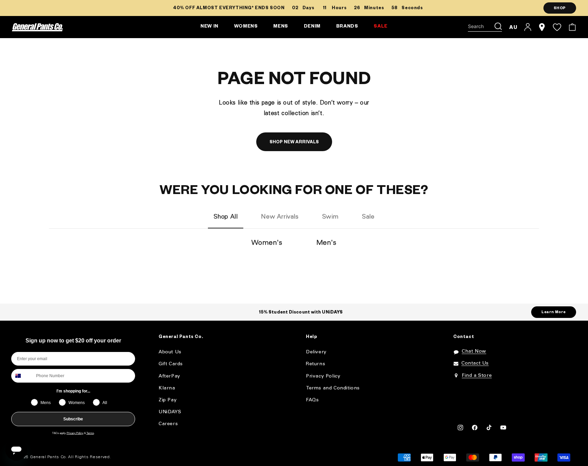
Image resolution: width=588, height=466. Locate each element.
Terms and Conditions (333, 388)
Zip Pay (168, 400)
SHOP (560, 8)
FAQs (312, 400)
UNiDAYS (170, 412)
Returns (315, 364)
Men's (326, 243)
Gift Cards (171, 364)
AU (513, 27)
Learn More (553, 312)
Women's (266, 243)
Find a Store (477, 375)
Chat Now (474, 351)
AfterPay (169, 376)
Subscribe (73, 419)
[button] (485, 27)
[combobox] (22, 375)
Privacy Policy (75, 433)
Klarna (167, 388)
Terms (90, 433)
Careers (168, 424)
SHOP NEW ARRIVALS (294, 142)
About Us (170, 352)
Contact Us (475, 363)
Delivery (316, 352)
